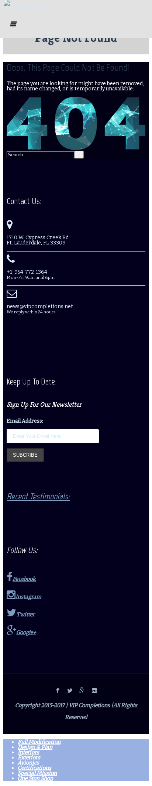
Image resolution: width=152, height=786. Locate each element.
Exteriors (29, 757)
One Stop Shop (35, 778)
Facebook (24, 579)
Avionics (28, 762)
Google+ (26, 632)
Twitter (25, 614)
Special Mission (37, 773)
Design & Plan (35, 747)
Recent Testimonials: (38, 496)
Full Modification (39, 742)
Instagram (28, 596)
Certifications (34, 768)
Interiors (28, 752)
